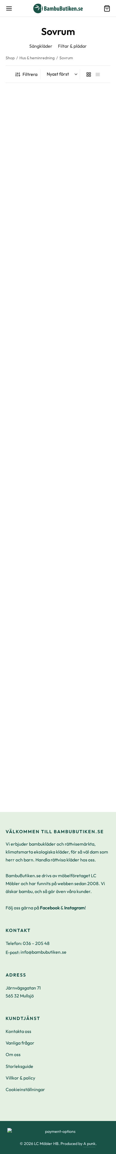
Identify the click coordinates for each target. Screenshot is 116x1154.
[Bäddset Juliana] (85, 120)
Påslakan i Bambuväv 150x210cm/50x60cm (28, 260)
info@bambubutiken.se (43, 952)
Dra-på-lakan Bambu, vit (85, 257)
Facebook (50, 908)
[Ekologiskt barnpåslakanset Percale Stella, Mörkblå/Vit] (85, 638)
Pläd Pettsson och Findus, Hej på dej (78, 581)
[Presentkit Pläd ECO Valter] (31, 435)
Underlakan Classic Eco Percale (83, 780)
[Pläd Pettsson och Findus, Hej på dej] (85, 539)
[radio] (63, 175)
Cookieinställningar (25, 1089)
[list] (98, 74)
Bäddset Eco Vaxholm (82, 474)
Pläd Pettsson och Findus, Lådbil (23, 679)
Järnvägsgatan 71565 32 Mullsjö (23, 992)
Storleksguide (19, 1066)
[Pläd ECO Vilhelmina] (31, 539)
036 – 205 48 (36, 943)
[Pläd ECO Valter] (85, 322)
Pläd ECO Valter (76, 361)
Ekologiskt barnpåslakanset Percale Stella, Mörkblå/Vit (85, 682)
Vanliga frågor (20, 1043)
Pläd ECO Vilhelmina (27, 578)
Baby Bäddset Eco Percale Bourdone (24, 780)
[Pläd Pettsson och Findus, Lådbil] (31, 638)
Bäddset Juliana (76, 158)
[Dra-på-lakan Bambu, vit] (85, 218)
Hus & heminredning (37, 57)
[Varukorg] (107, 8)
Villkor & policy (20, 1078)
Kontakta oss (18, 1031)
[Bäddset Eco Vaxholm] (85, 435)
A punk (89, 1143)
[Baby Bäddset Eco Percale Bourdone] (31, 739)
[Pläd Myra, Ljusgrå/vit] (31, 120)
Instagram (74, 908)
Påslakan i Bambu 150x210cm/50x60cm (28, 364)
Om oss (13, 1054)
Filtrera (30, 74)
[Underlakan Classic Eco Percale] (85, 739)
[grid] (89, 74)
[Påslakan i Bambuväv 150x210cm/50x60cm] (31, 218)
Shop (10, 57)
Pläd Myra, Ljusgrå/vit (27, 158)
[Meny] (9, 8)
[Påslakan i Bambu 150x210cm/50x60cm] (31, 322)
